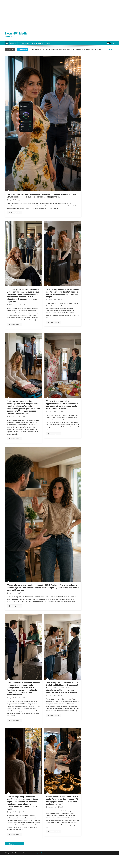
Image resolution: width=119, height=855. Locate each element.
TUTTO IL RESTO (24, 43)
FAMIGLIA (13, 43)
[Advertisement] (59, 14)
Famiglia (48, 43)
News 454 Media (16, 33)
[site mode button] (109, 43)
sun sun (22, 200)
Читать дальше (15, 212)
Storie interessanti (37, 43)
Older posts (11, 844)
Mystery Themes (41, 853)
